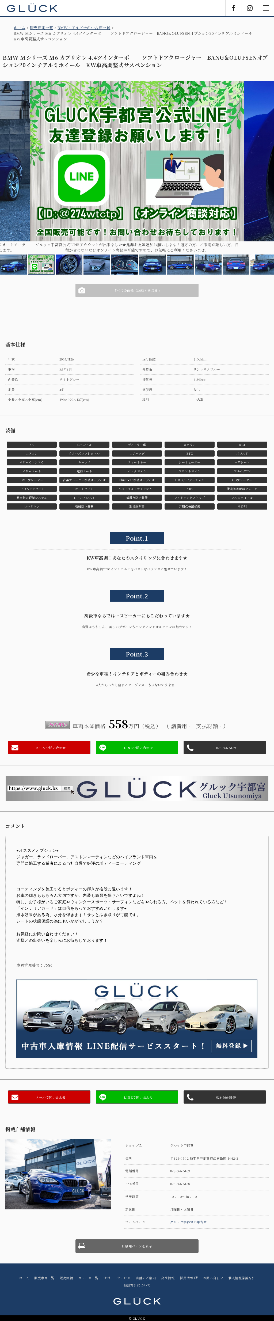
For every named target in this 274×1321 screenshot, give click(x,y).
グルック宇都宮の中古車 (188, 1216)
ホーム (19, 27)
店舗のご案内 (146, 1272)
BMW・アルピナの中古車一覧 (84, 27)
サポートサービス (117, 1272)
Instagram (250, 8)
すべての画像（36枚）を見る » (137, 285)
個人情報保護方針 (241, 1272)
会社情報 (167, 1272)
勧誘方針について (137, 1280)
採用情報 (187, 1272)
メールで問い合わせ (51, 742)
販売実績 (66, 1272)
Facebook (234, 8)
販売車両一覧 (41, 27)
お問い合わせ (213, 1272)
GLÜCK (32, 8)
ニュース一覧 (88, 1272)
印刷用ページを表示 (137, 1241)
